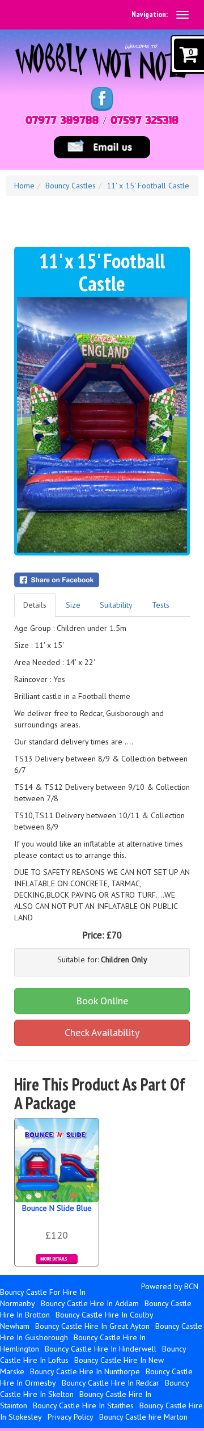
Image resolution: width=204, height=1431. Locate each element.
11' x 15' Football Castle (148, 185)
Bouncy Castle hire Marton (143, 1417)
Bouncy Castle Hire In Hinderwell (100, 1349)
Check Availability (102, 1032)
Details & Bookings (57, 1259)
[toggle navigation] (182, 14)
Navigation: (149, 14)
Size (73, 605)
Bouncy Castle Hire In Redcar (110, 1383)
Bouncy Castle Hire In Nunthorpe (85, 1371)
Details (34, 605)
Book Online (102, 1000)
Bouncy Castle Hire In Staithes (83, 1405)
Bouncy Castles (70, 185)
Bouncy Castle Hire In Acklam (90, 1303)
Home (24, 185)
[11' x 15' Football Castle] (102, 425)
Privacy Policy (71, 1417)
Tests (160, 605)
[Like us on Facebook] (102, 98)
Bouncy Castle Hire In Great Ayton (92, 1326)
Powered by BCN (169, 1286)
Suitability (116, 605)
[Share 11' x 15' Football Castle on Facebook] (102, 580)
